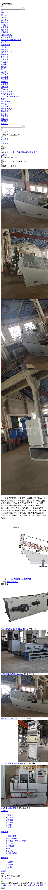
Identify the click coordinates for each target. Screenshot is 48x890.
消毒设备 (4, 50)
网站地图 (39, 885)
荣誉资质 (4, 22)
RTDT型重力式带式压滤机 (12, 674)
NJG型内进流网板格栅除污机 (19, 579)
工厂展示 (4, 20)
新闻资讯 (4, 55)
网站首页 (4, 13)
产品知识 (4, 62)
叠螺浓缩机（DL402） (10, 719)
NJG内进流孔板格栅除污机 (12, 763)
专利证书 (4, 25)
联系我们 (4, 67)
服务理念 (4, 30)
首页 (3, 69)
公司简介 (4, 17)
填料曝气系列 (6, 52)
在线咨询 (6, 879)
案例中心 (4, 64)
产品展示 (4, 32)
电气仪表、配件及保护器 (11, 40)
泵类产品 (4, 42)
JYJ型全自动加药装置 (10, 808)
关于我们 (4, 15)
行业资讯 (4, 59)
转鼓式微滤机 (12, 582)
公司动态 (4, 57)
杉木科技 (31, 885)
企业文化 (4, 27)
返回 (3, 155)
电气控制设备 (6, 37)
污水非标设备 (6, 35)
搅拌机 (4, 47)
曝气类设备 (5, 45)
